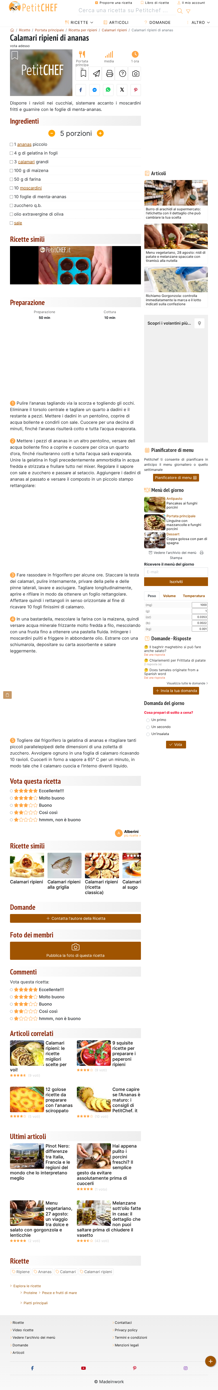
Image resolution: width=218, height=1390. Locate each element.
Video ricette (23, 1330)
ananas (24, 144)
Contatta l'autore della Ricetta (77, 918)
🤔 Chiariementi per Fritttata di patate (175, 660)
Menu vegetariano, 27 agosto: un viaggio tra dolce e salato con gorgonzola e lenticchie (41, 1219)
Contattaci (123, 1323)
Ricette (78, 22)
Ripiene (23, 1272)
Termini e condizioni (131, 1338)
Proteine (30, 1293)
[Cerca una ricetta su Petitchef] (180, 10)
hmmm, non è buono (59, 819)
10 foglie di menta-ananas (40, 196)
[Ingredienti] (7, 695)
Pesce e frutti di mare (59, 1293)
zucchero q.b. (28, 205)
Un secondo (161, 727)
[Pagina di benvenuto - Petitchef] (12, 30)
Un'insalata (160, 734)
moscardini (31, 188)
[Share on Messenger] (94, 90)
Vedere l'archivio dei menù (174, 552)
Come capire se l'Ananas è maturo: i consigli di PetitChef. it (126, 1100)
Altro (197, 22)
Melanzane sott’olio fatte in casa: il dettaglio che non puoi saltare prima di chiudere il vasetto (109, 1219)
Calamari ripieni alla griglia (63, 884)
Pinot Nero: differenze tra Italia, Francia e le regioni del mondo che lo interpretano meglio (40, 1162)
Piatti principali (36, 1303)
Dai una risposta (154, 654)
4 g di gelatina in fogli (36, 153)
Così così (47, 812)
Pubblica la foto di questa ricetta (75, 955)
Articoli (118, 22)
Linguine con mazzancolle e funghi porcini (183, 525)
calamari (26, 161)
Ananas (45, 1272)
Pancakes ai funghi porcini (181, 505)
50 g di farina (27, 179)
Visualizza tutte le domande (186, 683)
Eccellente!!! (51, 790)
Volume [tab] (169, 596)
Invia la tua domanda (178, 690)
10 (28, 188)
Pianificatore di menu (174, 477)
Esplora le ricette (27, 1286)
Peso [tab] (152, 596)
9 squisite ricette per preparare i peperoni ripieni (124, 1053)
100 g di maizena (31, 170)
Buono (45, 805)
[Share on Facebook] (81, 90)
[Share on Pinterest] (136, 90)
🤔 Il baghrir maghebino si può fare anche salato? (172, 649)
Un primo (158, 720)
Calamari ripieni (26, 881)
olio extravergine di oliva (38, 214)
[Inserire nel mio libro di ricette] (82, 74)
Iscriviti (176, 581)
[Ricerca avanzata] (188, 11)
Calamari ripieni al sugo (138, 884)
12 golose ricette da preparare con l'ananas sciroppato (59, 1100)
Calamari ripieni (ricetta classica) (101, 887)
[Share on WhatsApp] (108, 90)
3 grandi (31, 161)
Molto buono (51, 798)
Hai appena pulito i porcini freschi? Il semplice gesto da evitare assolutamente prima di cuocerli (107, 1164)
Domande (159, 22)
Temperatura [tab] (194, 596)
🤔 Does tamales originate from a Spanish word (171, 672)
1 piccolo (30, 144)
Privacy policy (126, 1330)
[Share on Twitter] (122, 90)
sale (18, 222)
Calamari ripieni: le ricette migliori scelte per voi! (38, 1056)
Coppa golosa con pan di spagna (186, 541)
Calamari (68, 1272)
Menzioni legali (127, 1345)
